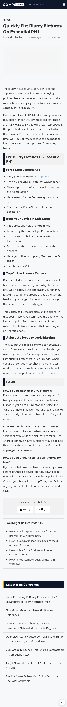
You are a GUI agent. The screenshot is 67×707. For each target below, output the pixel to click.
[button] (62, 702)
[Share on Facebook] (32, 82)
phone (45, 176)
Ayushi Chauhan (14, 37)
